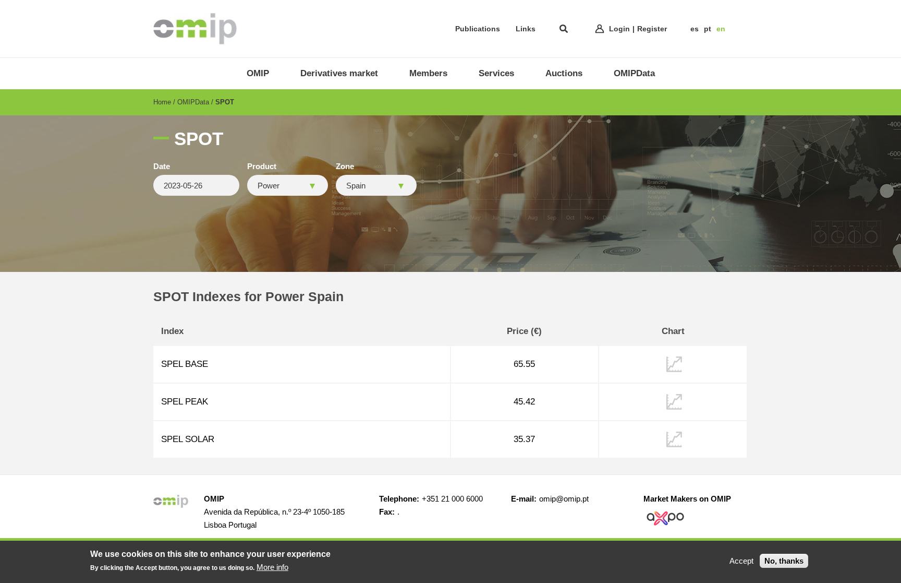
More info (272, 567)
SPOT (224, 102)
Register (652, 29)
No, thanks (783, 560)
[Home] (195, 28)
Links (525, 29)
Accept (741, 560)
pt (707, 29)
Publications (477, 29)
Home (162, 102)
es (694, 29)
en (720, 29)
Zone (345, 166)
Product (261, 166)
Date (161, 166)
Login (619, 29)
